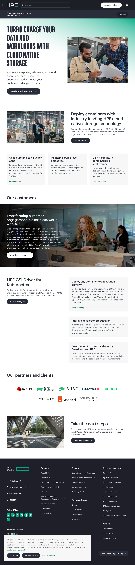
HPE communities (110, 501)
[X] (13, 515)
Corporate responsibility (50, 487)
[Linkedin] (8, 515)
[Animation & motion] (13, 534)
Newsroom (76, 519)
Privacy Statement (17, 550)
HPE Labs (44, 492)
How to (12, 481)
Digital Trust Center (110, 478)
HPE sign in (107, 511)
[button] (2, 5)
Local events (77, 514)
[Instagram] (17, 515)
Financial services (110, 496)
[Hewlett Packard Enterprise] (12, 5)
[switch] (11, 534)
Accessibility (46, 478)
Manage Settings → (49, 555)
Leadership (45, 508)
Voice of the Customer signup (114, 515)
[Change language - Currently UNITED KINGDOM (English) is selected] (127, 4)
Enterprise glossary (110, 492)
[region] (67, 235)
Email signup (108, 487)
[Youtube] (30, 515)
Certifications (108, 529)
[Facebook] (26, 515)
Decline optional (31, 555)
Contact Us (107, 473)
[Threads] (21, 515)
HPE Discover (77, 510)
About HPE (45, 473)
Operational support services (83, 473)
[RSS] (8, 519)
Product (15, 487)
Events (74, 505)
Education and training (112, 482)
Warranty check (78, 492)
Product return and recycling (83, 478)
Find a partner (108, 533)
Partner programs (110, 538)
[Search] (23, 5)
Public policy (46, 513)
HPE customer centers (111, 506)
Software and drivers (80, 487)
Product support (78, 482)
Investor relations (48, 504)
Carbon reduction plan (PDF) (52, 482)
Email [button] (12, 493)
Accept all (14, 555)
